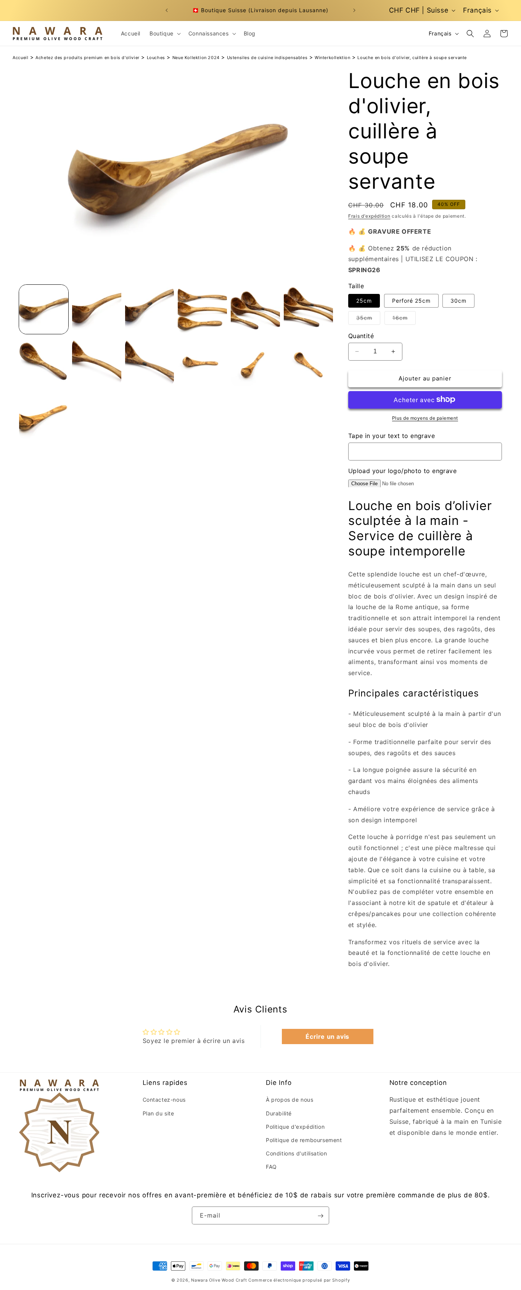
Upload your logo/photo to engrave (402, 470)
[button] (164, 34)
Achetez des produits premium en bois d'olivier (87, 57)
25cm (364, 300)
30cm (458, 300)
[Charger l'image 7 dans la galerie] (43, 362)
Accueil (20, 57)
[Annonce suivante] (354, 10)
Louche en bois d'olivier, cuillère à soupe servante (412, 57)
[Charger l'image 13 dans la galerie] (43, 415)
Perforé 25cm (411, 300)
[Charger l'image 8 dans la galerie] (96, 362)
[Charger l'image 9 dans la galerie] (149, 362)
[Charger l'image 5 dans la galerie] (255, 309)
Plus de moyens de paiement (425, 417)
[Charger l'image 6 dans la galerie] (308, 309)
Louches (156, 57)
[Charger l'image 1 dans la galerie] (43, 309)
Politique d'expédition (295, 1126)
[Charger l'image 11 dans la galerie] (255, 362)
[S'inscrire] (320, 1216)
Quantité (361, 335)
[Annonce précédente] (166, 10)
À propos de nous (290, 1100)
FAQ (271, 1167)
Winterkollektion (333, 57)
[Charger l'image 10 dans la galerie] (202, 362)
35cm (368, 319)
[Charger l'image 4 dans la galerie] (202, 309)
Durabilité (279, 1113)
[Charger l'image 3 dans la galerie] (149, 309)
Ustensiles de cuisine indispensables (267, 57)
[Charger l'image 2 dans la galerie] (96, 309)
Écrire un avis (327, 1036)
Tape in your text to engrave (391, 435)
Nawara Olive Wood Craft (219, 1280)
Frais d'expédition (369, 216)
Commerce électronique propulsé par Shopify (299, 1280)
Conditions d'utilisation (296, 1153)
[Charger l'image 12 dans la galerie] (308, 362)
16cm (404, 319)
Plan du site (158, 1113)
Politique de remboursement (304, 1140)
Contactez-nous (164, 1100)
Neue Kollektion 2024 (196, 57)
